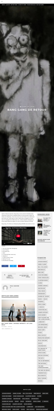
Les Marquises (42, 324)
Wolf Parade (42, 378)
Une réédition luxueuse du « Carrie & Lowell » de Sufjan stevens (47, 233)
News (3, 4)
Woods (40, 380)
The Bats (41, 358)
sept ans (11, 213)
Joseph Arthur (43, 312)
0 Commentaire (7, 328)
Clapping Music (43, 280)
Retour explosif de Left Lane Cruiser (25, 276)
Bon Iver (41, 272)
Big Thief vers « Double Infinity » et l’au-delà (47, 219)
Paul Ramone (23, 106)
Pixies (40, 332)
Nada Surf (41, 329)
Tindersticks (42, 372)
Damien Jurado (43, 285)
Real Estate (42, 335)
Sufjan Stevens (43, 355)
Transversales (31, 4)
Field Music (41, 291)
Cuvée (40, 283)
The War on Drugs (44, 370)
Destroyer (41, 288)
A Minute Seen (22, 4)
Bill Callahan (42, 267)
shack (40, 343)
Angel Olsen (42, 264)
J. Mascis (41, 307)
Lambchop (41, 321)
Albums (8, 4)
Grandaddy (41, 293)
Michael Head (42, 327)
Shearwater (42, 345)
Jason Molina (42, 309)
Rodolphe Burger (44, 337)
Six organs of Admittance (42, 349)
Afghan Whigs (42, 261)
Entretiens (14, 4)
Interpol (41, 301)
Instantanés (40, 4)
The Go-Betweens (43, 360)
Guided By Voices (43, 296)
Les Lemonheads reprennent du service (47, 226)
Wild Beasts (42, 375)
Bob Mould (41, 269)
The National (42, 363)
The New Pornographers (43, 367)
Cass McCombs (42, 275)
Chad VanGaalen (43, 277)
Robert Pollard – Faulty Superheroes (10, 276)
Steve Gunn (41, 352)
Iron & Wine (41, 304)
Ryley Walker (42, 340)
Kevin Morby (42, 315)
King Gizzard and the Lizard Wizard (44, 318)
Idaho (40, 299)
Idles (45, 299)
